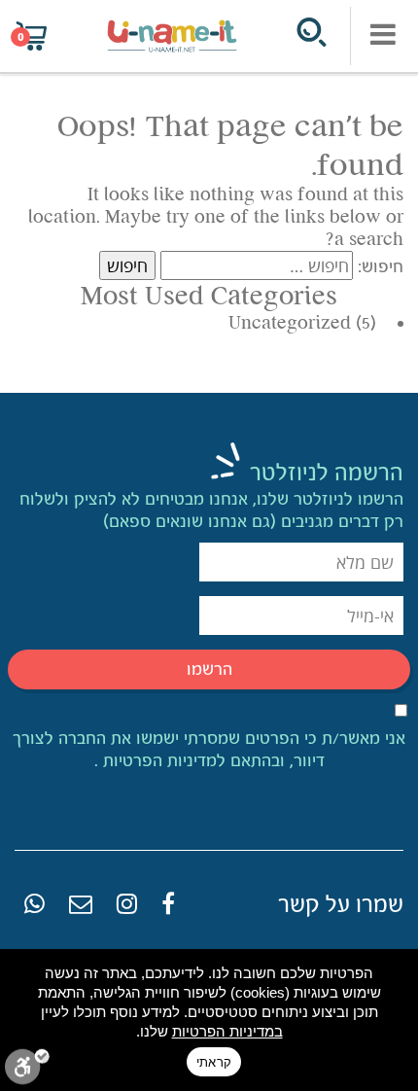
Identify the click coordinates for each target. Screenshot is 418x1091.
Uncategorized (289, 323)
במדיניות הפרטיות (227, 1031)
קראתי (213, 1062)
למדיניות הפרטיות (162, 760)
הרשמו (209, 669)
